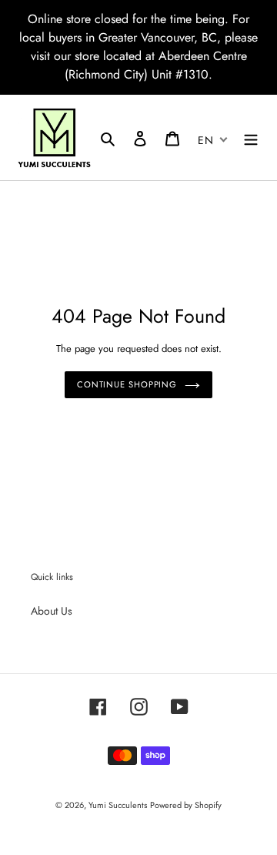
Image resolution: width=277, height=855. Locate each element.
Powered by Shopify (186, 805)
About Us (51, 611)
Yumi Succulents (117, 805)
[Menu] (251, 138)
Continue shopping (127, 384)
